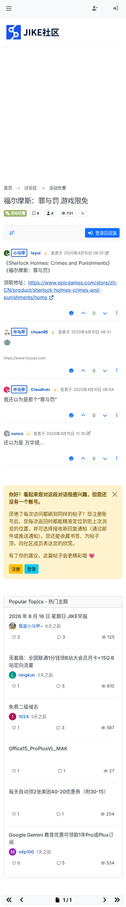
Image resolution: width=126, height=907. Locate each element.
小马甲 (19, 252)
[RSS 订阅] (82, 213)
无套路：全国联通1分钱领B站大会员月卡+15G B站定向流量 (61, 661)
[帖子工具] (117, 313)
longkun (27, 675)
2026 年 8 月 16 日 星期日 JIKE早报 (48, 616)
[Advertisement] (63, 113)
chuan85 (39, 331)
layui (36, 252)
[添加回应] (71, 313)
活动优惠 (17, 213)
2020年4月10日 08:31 (91, 331)
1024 (24, 716)
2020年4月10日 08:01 (83, 252)
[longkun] (12, 802)
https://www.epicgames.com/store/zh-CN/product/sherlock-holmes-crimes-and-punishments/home (60, 289)
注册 (16, 569)
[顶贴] (83, 313)
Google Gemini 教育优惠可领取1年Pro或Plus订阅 (61, 838)
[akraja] (12, 759)
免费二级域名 (23, 707)
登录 (31, 569)
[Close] (114, 494)
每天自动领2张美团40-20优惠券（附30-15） (59, 792)
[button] (8, 8)
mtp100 (26, 852)
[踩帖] (104, 313)
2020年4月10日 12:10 (65, 433)
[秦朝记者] (12, 626)
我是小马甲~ (31, 626)
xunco (17, 433)
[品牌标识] (33, 32)
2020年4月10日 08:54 (93, 389)
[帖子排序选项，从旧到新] (11, 233)
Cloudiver (40, 389)
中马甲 (19, 331)
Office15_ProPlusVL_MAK (38, 748)
